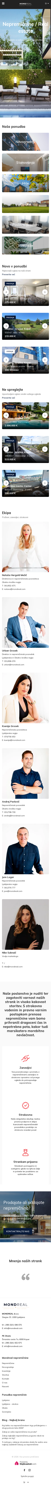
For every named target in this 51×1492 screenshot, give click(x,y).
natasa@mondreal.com (14, 589)
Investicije (6, 1371)
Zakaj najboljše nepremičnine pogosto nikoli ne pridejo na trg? (23, 1436)
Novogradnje (8, 1367)
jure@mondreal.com (13, 891)
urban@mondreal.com (14, 664)
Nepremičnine (8, 1363)
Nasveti (5, 1386)
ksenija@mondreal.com (14, 740)
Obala (4, 1408)
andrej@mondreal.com (14, 815)
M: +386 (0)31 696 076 (12, 1325)
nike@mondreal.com (13, 966)
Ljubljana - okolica (10, 1404)
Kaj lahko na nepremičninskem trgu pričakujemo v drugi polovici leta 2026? (24, 1426)
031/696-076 (9, 661)
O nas (4, 1382)
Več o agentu (25, 549)
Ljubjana (6, 1400)
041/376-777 (9, 887)
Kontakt (5, 1378)
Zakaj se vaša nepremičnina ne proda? (19, 1432)
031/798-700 (9, 812)
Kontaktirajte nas (17, 1231)
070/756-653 (9, 736)
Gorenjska (6, 1412)
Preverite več (8, 274)
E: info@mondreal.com (12, 1328)
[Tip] (7, 77)
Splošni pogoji (27, 1476)
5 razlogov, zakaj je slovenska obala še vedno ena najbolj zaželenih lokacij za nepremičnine (24, 1443)
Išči (27, 109)
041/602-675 (9, 585)
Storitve (5, 1375)
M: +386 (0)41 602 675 (12, 1343)
